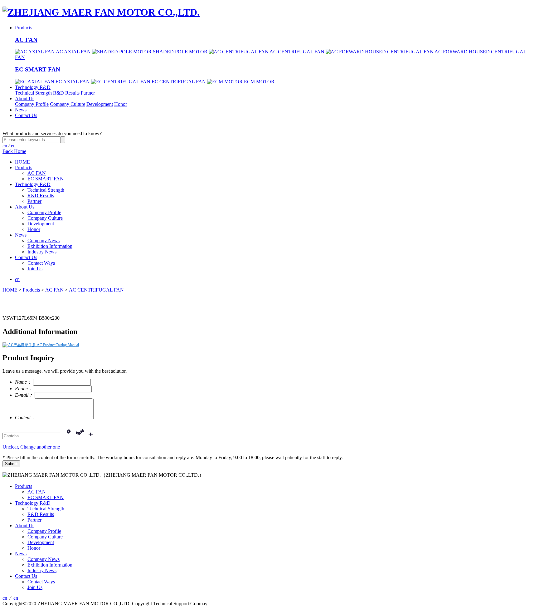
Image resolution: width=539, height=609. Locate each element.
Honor (120, 104)
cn (4, 145)
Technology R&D (33, 87)
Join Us (34, 268)
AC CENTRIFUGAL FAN (96, 289)
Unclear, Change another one (31, 446)
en (13, 145)
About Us (24, 98)
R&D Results (66, 93)
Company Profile (32, 104)
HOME (22, 162)
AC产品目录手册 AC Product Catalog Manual (43, 345)
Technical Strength (33, 93)
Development (99, 104)
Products (23, 27)
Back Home (14, 151)
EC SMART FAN (37, 69)
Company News (43, 240)
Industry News (41, 251)
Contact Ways (41, 263)
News (21, 109)
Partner (88, 93)
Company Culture (67, 104)
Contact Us (26, 115)
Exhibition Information (49, 246)
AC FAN (26, 40)
